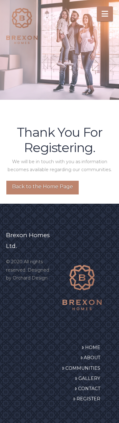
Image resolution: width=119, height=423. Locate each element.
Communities (82, 368)
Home (92, 347)
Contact (89, 388)
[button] (105, 13)
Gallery (89, 378)
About (92, 357)
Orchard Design (30, 278)
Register (88, 399)
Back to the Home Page (42, 187)
